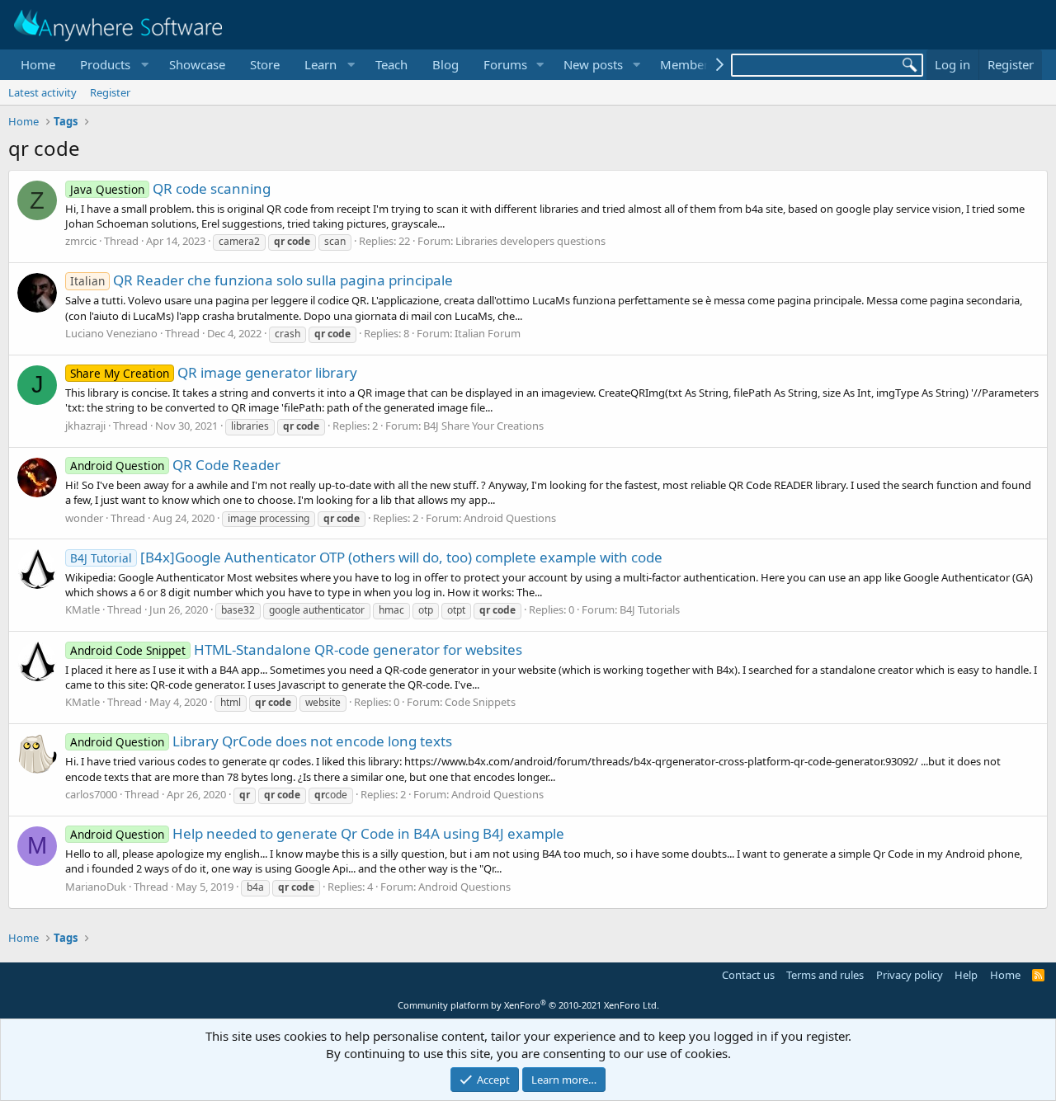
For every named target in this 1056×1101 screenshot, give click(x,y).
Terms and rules (825, 974)
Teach (391, 64)
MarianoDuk (95, 886)
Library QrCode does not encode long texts (261, 741)
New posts (593, 64)
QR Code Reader (175, 464)
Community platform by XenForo (528, 1005)
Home (38, 64)
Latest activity (42, 92)
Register (110, 92)
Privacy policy (909, 974)
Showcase (197, 64)
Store (265, 64)
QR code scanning (170, 188)
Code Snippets (480, 701)
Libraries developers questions (530, 240)
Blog (445, 64)
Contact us (748, 974)
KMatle (82, 609)
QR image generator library (213, 372)
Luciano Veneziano (111, 333)
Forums (505, 64)
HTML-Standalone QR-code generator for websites (296, 649)
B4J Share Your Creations (483, 425)
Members (687, 64)
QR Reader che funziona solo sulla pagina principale (261, 280)
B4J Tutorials (650, 609)
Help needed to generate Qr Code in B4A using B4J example (317, 833)
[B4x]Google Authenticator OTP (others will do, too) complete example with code (366, 557)
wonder (84, 518)
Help (966, 974)
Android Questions (510, 518)
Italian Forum (488, 333)
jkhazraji (85, 425)
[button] (112, 64)
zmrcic (81, 240)
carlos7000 (91, 794)
